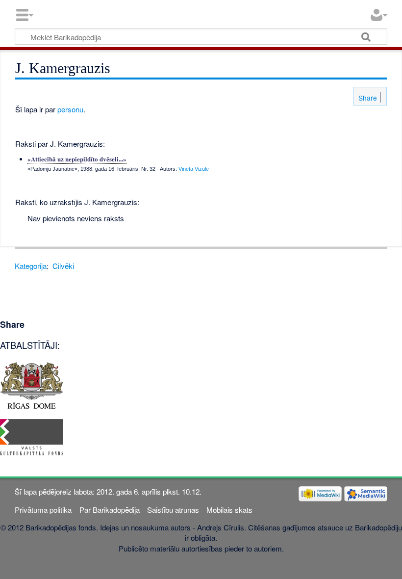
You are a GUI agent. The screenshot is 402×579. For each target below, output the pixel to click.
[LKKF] (31, 436)
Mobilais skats (229, 509)
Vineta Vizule (193, 169)
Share (366, 98)
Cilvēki (63, 266)
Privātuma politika (43, 509)
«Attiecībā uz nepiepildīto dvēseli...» (76, 158)
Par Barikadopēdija (109, 509)
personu (70, 109)
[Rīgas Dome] (31, 384)
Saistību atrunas (173, 509)
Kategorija (31, 266)
